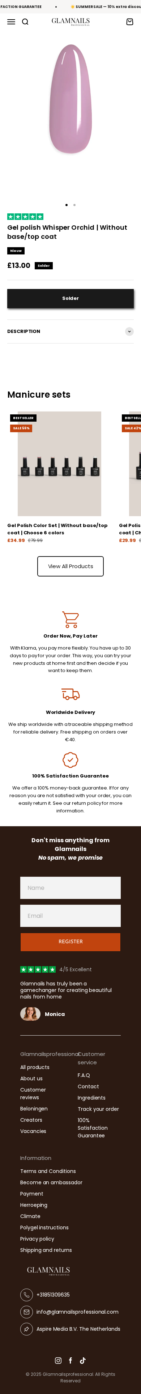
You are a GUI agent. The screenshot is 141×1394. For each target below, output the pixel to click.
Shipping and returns (46, 1250)
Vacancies (33, 1131)
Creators (31, 1120)
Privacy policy (37, 1238)
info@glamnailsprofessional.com (78, 1311)
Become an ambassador (51, 1182)
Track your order (98, 1109)
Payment (31, 1193)
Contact (88, 1086)
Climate (30, 1216)
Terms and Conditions (48, 1171)
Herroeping (33, 1205)
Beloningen (34, 1108)
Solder (70, 298)
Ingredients (92, 1097)
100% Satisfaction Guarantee (93, 1128)
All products (35, 1067)
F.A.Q (84, 1075)
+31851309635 (53, 1294)
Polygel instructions (44, 1227)
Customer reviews (33, 1093)
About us (31, 1078)
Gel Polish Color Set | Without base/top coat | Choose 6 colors (57, 529)
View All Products (70, 566)
